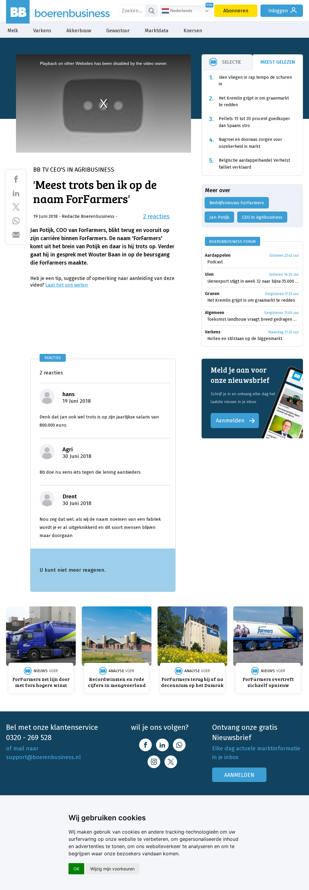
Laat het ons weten (66, 285)
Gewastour (118, 30)
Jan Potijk (219, 217)
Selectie (231, 62)
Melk (13, 30)
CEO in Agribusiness (262, 217)
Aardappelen (218, 255)
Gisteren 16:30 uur (284, 274)
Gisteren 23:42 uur (284, 255)
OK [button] (76, 868)
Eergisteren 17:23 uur (282, 294)
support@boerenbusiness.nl (43, 757)
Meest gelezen (277, 62)
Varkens (42, 30)
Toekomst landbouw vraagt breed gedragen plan (253, 319)
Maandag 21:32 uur (283, 332)
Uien (209, 274)
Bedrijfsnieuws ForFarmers (236, 202)
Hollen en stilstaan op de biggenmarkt (244, 338)
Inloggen (278, 11)
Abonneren (235, 11)
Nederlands (180, 10)
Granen (212, 293)
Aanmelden (230, 420)
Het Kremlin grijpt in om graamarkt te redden (251, 300)
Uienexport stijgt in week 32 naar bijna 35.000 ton (253, 281)
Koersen (192, 30)
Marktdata (156, 30)
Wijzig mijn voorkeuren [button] (112, 868)
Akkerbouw (78, 30)
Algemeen (214, 312)
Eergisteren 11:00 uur (282, 313)
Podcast (215, 262)
